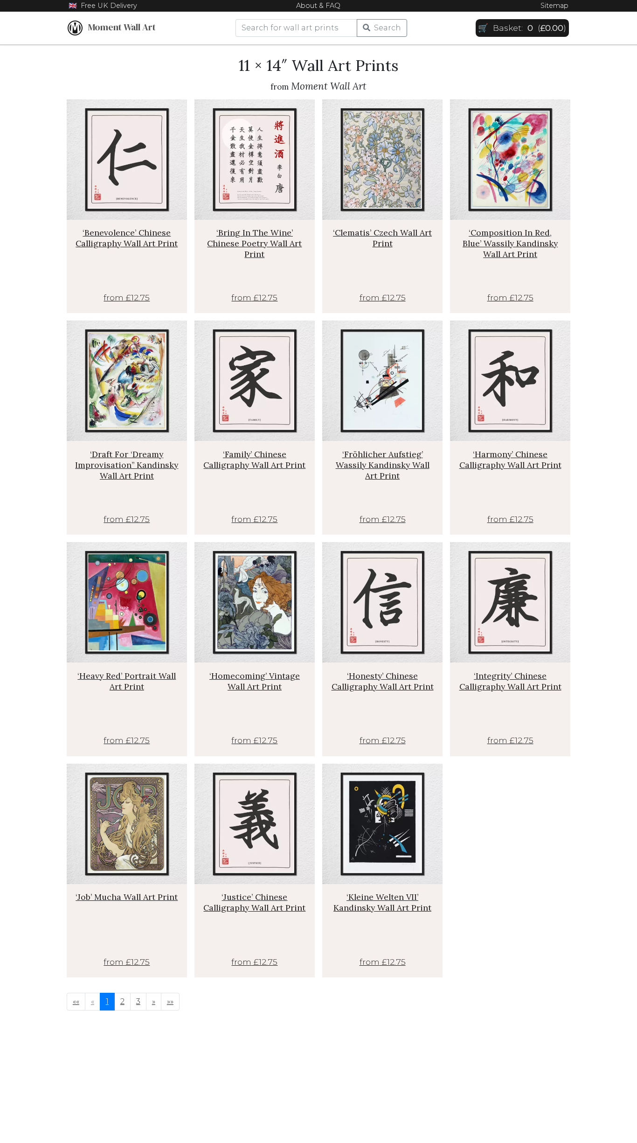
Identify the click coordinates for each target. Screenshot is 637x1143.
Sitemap (554, 5)
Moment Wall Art (119, 27)
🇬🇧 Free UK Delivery (103, 5)
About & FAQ (318, 5)
